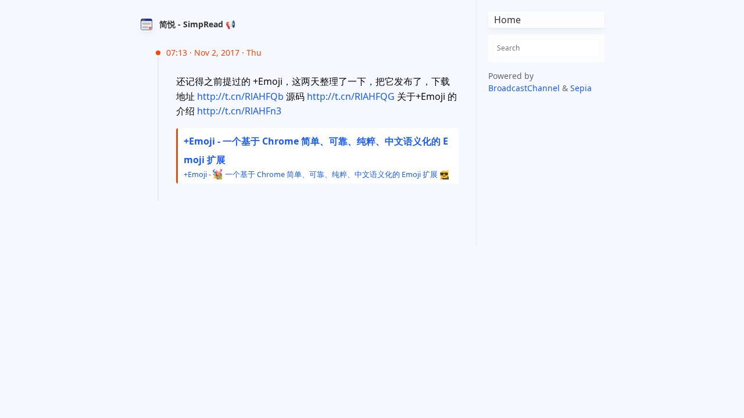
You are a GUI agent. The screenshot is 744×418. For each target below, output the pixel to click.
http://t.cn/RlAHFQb (240, 96)
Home (507, 19)
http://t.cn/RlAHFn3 (239, 111)
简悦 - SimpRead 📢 (197, 24)
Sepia (581, 87)
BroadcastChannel (525, 87)
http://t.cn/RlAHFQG (351, 96)
